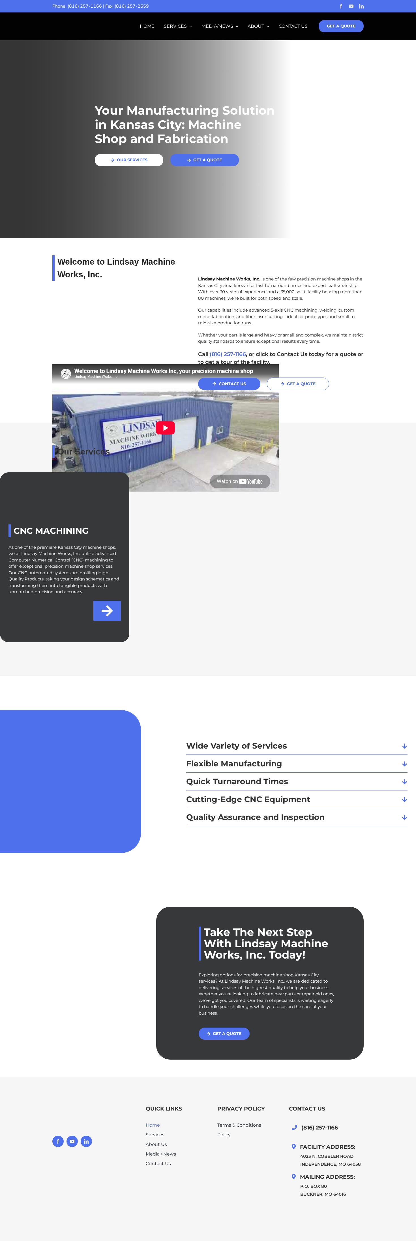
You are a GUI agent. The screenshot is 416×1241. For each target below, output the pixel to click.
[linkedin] (361, 6)
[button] (297, 746)
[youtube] (351, 6)
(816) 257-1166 (85, 6)
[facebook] (341, 6)
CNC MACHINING (51, 531)
